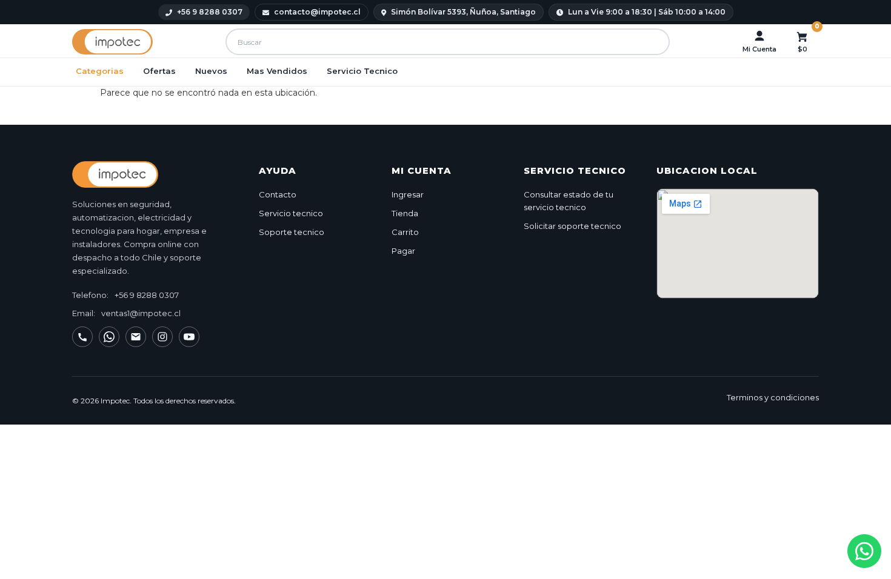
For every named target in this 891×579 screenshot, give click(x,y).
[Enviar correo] (135, 336)
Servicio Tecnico (362, 71)
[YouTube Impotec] (189, 336)
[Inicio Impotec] (153, 174)
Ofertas (159, 71)
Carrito (405, 232)
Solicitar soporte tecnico (572, 226)
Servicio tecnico (291, 213)
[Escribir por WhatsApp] (109, 336)
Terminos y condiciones (773, 397)
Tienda (405, 213)
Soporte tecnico (291, 232)
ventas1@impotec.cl (141, 313)
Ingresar (408, 194)
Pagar (403, 251)
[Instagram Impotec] (162, 336)
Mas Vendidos (277, 71)
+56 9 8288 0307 (147, 295)
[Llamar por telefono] (82, 336)
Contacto (277, 194)
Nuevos (211, 71)
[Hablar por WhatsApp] (864, 551)
